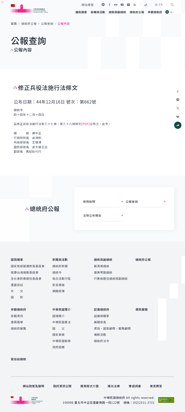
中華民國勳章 (61, 341)
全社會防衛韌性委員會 (26, 278)
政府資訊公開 (62, 386)
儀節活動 (100, 334)
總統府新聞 (60, 266)
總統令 (57, 272)
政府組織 (58, 347)
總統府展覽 (18, 328)
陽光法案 (114, 386)
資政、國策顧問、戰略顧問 (112, 328)
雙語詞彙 (135, 386)
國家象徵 (58, 334)
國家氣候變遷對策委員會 (28, 266)
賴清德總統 (101, 266)
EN (161, 4)
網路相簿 (58, 291)
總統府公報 (29, 23)
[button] (172, 4)
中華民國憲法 (61, 322)
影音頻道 (58, 285)
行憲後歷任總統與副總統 (111, 278)
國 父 (58, 328)
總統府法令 (101, 341)
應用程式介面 (89, 386)
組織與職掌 (101, 316)
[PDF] (85, 124)
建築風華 (17, 322)
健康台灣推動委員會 (24, 272)
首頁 (14, 23)
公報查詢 (47, 23)
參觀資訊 (17, 316)
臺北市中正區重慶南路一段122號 (97, 402)
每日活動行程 (61, 278)
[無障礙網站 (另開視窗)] (166, 400)
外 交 (17, 291)
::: (2, 2)
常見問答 (156, 386)
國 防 (17, 297)
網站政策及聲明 (33, 386)
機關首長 (100, 322)
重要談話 (17, 285)
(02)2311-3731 (144, 402)
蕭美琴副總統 (103, 272)
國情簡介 (58, 316)
